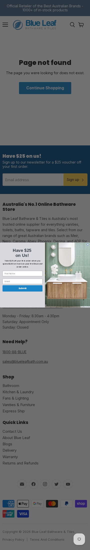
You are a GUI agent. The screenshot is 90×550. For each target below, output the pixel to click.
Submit (22, 288)
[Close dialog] (88, 244)
